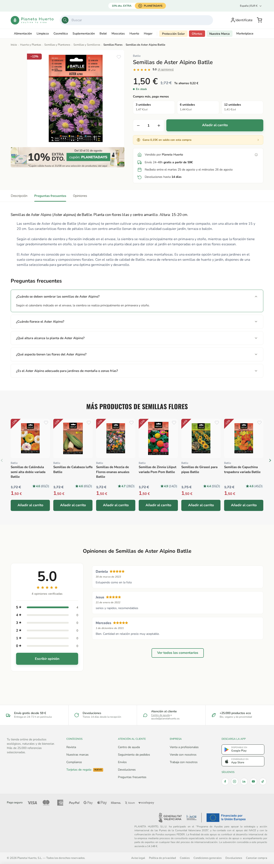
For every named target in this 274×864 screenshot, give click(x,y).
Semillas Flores (112, 45)
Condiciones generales (208, 858)
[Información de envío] (256, 154)
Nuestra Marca (219, 34)
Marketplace (244, 33)
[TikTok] (263, 781)
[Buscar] (65, 20)
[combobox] (136, 20)
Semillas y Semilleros (86, 45)
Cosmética (61, 33)
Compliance (74, 762)
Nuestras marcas (77, 755)
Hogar (148, 33)
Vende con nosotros (183, 755)
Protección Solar (173, 34)
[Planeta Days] (67, 157)
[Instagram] (234, 781)
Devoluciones (127, 770)
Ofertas (197, 34)
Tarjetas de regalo (84, 770)
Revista (71, 747)
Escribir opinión (47, 658)
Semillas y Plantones (57, 45)
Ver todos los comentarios (177, 652)
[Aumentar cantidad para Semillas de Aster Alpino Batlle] (159, 126)
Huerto (134, 33)
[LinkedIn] (244, 781)
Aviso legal (138, 858)
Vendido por (164, 155)
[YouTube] (253, 781)
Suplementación (84, 33)
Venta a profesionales (184, 747)
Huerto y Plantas (30, 45)
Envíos (122, 762)
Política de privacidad (162, 858)
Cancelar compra (256, 858)
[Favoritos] (119, 57)
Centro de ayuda (160, 715)
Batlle (137, 56)
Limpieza (43, 33)
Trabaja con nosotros (184, 762)
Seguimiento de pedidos (134, 755)
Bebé (103, 33)
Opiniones (80, 196)
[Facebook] (225, 781)
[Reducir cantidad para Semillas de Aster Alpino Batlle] (138, 126)
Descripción (19, 196)
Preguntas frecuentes (50, 196)
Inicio (14, 45)
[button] (259, 20)
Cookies (185, 858)
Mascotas (118, 33)
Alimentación (23, 33)
